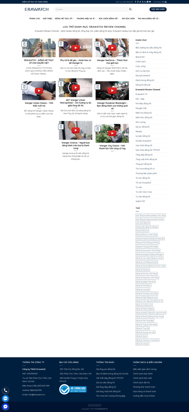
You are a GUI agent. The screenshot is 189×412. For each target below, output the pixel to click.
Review (139, 131)
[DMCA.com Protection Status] (94, 405)
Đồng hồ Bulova (142, 231)
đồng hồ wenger (142, 344)
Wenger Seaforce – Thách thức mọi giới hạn (112, 61)
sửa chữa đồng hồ (144, 145)
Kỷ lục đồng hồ (143, 126)
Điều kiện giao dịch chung (144, 369)
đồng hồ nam (152, 297)
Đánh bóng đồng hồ (145, 80)
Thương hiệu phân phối (146, 173)
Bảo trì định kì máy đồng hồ (148, 52)
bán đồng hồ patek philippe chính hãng (150, 215)
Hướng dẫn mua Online (144, 396)
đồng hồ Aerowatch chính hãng (148, 250)
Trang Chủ (34, 18)
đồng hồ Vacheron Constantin (147, 340)
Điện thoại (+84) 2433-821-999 (35, 385)
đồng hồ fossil (141, 266)
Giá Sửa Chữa (128, 18)
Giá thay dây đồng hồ (106, 387)
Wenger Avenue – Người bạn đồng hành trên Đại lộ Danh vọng (76, 145)
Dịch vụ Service (143, 71)
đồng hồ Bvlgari (157, 254)
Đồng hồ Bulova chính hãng (146, 235)
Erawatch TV (141, 94)
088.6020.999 (36, 390)
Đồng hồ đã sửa (143, 85)
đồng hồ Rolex (141, 316)
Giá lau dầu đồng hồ (105, 382)
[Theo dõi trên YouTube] (150, 2)
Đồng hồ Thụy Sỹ (63, 18)
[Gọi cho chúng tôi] (145, 2)
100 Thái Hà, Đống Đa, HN (71, 369)
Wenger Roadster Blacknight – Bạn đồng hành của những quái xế (112, 106)
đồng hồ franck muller (157, 266)
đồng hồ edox (152, 262)
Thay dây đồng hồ (144, 154)
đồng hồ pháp (141, 313)
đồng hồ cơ (140, 262)
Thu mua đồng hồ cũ (148, 18)
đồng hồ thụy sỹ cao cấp (145, 332)
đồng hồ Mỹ (140, 297)
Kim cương (140, 122)
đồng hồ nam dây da (144, 301)
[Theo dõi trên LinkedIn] (147, 2)
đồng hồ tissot (141, 336)
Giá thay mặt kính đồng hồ (108, 391)
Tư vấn (139, 187)
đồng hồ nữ (158, 301)
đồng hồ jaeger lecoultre (145, 281)
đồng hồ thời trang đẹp (144, 320)
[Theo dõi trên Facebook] (135, 2)
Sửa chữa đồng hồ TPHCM (148, 150)
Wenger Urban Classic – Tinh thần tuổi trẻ (39, 104)
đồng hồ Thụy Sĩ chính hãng (146, 324)
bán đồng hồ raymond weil (146, 219)
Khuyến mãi (141, 108)
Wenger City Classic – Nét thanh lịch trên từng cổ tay (112, 147)
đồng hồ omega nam (144, 305)
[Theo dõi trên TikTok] (140, 2)
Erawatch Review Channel (148, 89)
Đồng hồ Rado (153, 242)
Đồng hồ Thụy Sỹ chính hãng (146, 246)
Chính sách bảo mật (142, 378)
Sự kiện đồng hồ (143, 136)
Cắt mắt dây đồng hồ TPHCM (109, 378)
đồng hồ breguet (142, 254)
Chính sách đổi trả (141, 382)
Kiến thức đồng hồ (144, 117)
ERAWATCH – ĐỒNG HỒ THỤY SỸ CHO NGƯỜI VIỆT (39, 61)
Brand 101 (140, 57)
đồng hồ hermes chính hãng (146, 274)
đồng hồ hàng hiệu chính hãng (147, 278)
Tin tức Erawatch (143, 182)
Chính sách (141, 61)
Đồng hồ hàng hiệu (157, 239)
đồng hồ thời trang (156, 316)
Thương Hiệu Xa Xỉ (85, 18)
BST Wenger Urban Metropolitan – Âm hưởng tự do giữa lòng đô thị (75, 103)
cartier (161, 219)
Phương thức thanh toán (144, 387)
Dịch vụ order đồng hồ (124, 2)
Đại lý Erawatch (143, 75)
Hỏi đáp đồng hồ (143, 103)
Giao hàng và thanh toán (144, 391)
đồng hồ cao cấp (142, 258)
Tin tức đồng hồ (143, 178)
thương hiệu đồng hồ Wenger (147, 227)
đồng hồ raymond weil (157, 313)
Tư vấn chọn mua (144, 192)
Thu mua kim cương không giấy (110, 396)
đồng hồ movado (142, 289)
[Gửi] (130, 9)
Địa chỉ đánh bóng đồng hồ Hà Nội (112, 373)
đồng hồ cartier (157, 258)
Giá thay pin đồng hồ (105, 369)
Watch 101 (140, 201)
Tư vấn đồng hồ (143, 196)
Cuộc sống (140, 66)
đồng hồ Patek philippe (144, 309)
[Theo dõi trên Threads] (143, 2)
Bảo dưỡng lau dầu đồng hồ (148, 47)
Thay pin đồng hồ (144, 164)
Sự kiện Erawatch (143, 141)
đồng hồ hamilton (142, 270)
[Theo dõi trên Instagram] (138, 2)
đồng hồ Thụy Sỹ (142, 328)
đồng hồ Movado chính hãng (147, 293)
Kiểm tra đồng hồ (144, 113)
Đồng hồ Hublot (142, 239)
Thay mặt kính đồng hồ (146, 159)
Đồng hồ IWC (141, 242)
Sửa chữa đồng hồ (108, 18)
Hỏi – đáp (140, 99)
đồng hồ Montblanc (143, 285)
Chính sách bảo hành (143, 373)
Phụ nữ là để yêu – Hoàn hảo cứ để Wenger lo (75, 61)
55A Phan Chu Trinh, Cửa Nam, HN (75, 373)
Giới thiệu (47, 18)
